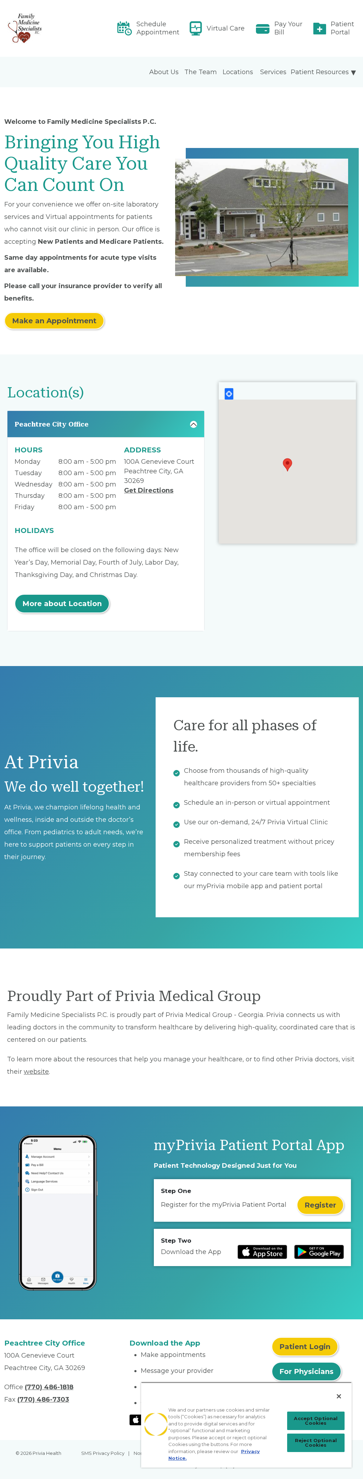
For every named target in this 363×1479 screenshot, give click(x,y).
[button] (287, 465)
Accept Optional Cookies (315, 1420)
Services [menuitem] (273, 72)
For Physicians (306, 1371)
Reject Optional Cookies (316, 1442)
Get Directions (148, 490)
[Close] (339, 1396)
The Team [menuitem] (200, 72)
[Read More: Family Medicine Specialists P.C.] (62, 28)
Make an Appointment (54, 321)
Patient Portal (342, 28)
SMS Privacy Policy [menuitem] (102, 1453)
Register (320, 1205)
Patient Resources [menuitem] (320, 72)
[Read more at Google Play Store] (319, 1252)
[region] (246, 1425)
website (36, 1072)
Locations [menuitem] (238, 72)
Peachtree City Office (52, 424)
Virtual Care (226, 28)
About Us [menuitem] (164, 72)
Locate (229, 394)
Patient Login (304, 1346)
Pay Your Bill (288, 28)
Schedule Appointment (157, 28)
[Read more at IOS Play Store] (262, 1252)
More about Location (62, 603)
